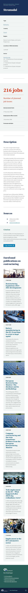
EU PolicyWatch (8, 576)
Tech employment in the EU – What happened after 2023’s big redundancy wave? (13, 494)
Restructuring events (8, 4)
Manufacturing (6, 57)
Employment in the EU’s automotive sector (13, 541)
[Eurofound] (7, 569)
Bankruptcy (6, 24)
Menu (26, 590)
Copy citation (8, 245)
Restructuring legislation (10, 581)
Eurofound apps (8, 573)
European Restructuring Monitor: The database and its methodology (12, 385)
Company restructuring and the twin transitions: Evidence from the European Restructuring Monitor (13, 440)
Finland (17, 4)
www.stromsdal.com (15, 222)
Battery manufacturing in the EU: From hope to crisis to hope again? (13, 332)
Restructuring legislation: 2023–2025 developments (13, 286)
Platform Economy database (11, 578)
